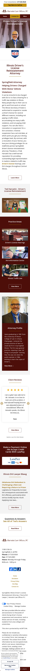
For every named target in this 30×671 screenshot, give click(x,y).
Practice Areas (15, 221)
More (25, 16)
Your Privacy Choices (14, 604)
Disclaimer (15, 578)
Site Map (15, 584)
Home (5, 16)
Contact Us (15, 16)
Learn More (15, 178)
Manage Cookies (20, 606)
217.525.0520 (13, 554)
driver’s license (8, 164)
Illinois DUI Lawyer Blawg (15, 474)
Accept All (10, 661)
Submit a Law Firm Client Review (15, 437)
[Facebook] (11, 569)
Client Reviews (15, 379)
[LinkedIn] (15, 569)
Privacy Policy (15, 581)
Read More (15, 528)
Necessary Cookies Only (10, 666)
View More (15, 286)
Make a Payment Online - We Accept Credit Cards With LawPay (15, 449)
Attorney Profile (15, 328)
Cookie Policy (8, 606)
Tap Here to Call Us (15, 5)
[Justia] (19, 569)
